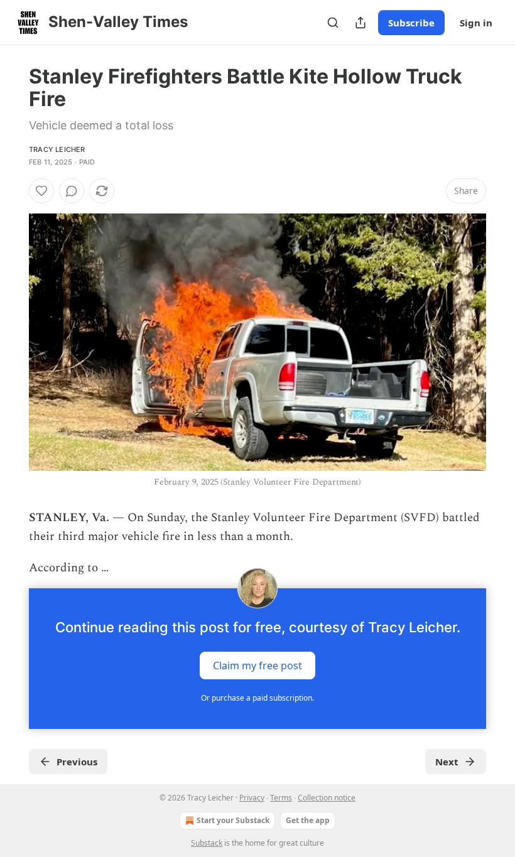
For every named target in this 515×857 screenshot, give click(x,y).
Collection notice (326, 797)
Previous (77, 761)
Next (446, 761)
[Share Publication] (360, 22)
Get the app (308, 820)
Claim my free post (257, 665)
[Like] (41, 190)
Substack (206, 843)
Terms (281, 797)
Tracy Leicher (57, 149)
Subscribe (411, 22)
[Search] (332, 22)
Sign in (476, 22)
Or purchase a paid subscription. (257, 698)
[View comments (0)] (71, 190)
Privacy (251, 797)
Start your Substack (233, 820)
